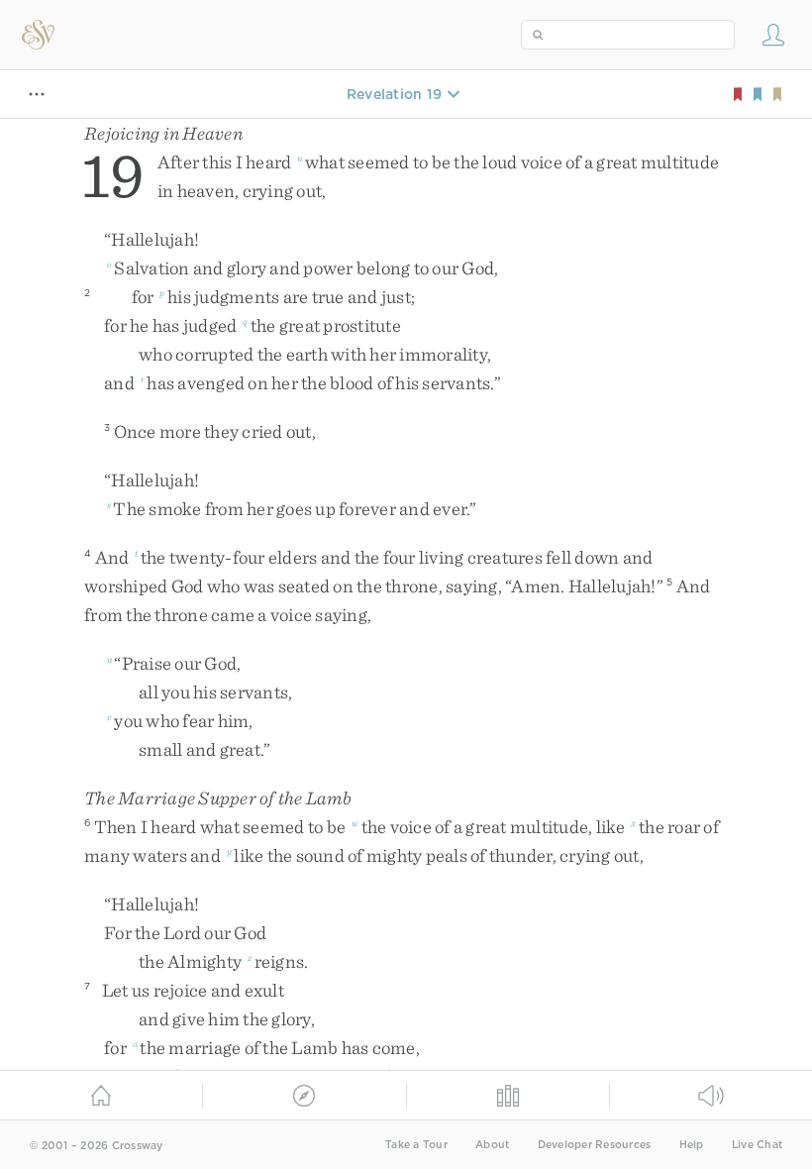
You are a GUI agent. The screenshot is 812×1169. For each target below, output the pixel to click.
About (492, 1144)
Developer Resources (595, 1144)
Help (691, 1144)
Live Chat (757, 1144)
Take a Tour (416, 1144)
